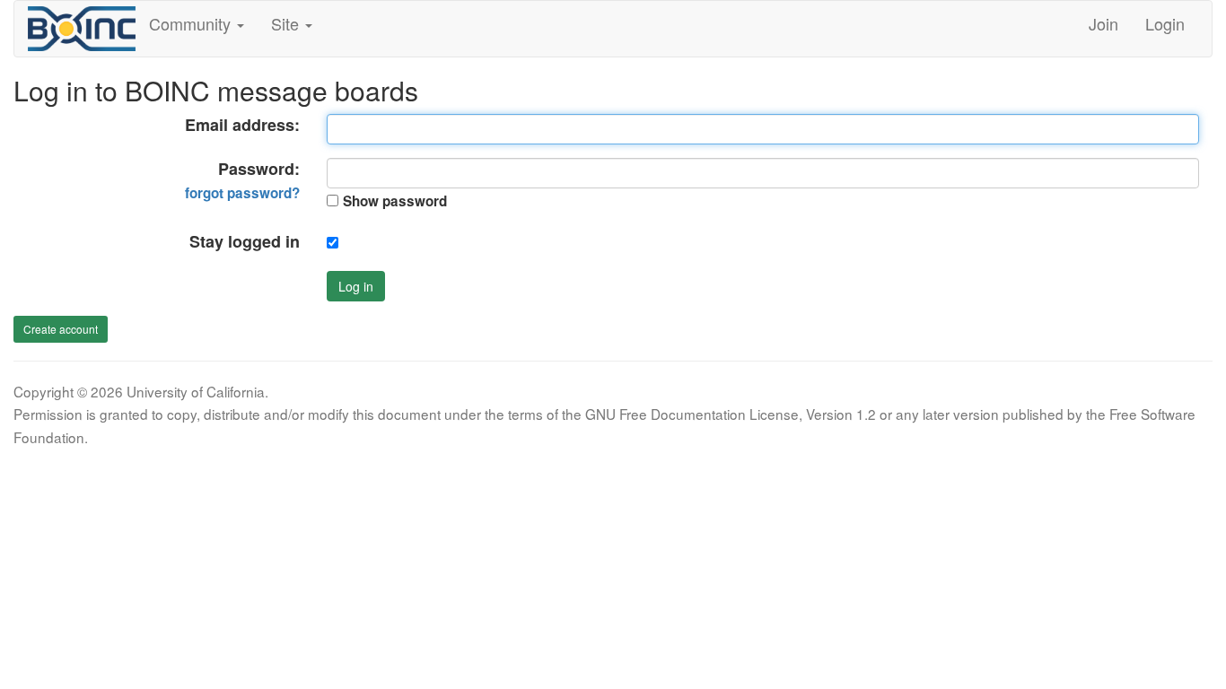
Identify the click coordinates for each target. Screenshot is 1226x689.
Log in (355, 286)
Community (192, 23)
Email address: (242, 125)
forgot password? (242, 193)
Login (1165, 23)
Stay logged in (244, 242)
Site (287, 23)
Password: (242, 180)
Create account (60, 328)
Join (1103, 23)
